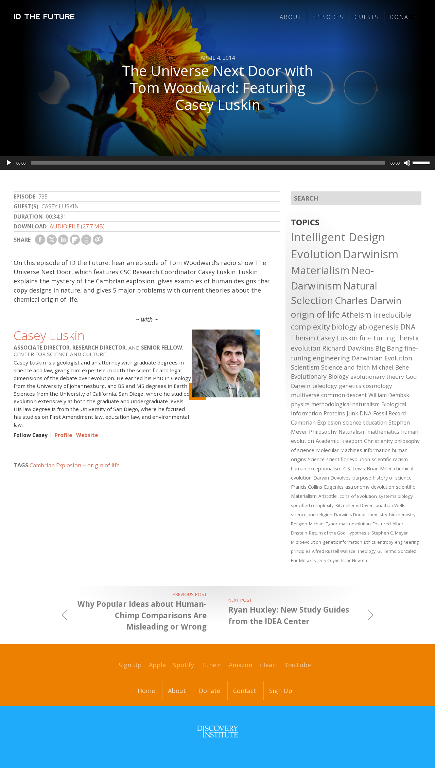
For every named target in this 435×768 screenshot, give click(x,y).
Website (87, 435)
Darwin (301, 386)
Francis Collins (306, 487)
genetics (350, 386)
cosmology (377, 386)
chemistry (377, 514)
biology (344, 327)
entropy (385, 542)
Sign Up (130, 665)
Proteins (334, 413)
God (411, 376)
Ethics (370, 542)
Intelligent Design (338, 237)
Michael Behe (390, 367)
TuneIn (211, 665)
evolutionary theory (377, 376)
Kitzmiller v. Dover (354, 505)
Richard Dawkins (347, 348)
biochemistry (402, 514)
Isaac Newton (354, 560)
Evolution (316, 254)
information (377, 450)
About (290, 17)
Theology (366, 551)
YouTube (298, 665)
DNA (407, 327)
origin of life (103, 465)
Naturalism (352, 431)
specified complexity (312, 505)
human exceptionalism (316, 468)
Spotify (183, 665)
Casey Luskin (49, 335)
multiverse (305, 395)
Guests (366, 17)
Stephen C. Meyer (389, 533)
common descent (344, 395)
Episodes (328, 17)
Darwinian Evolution (381, 358)
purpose (361, 477)
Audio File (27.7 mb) (77, 226)
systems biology (396, 496)
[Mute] (407, 163)
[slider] (422, 162)
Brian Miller (379, 468)
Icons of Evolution (357, 496)
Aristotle (327, 496)
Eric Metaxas (303, 560)
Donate (402, 17)
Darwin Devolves (332, 477)
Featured (381, 524)
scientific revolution (348, 459)
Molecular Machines (339, 450)
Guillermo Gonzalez (396, 551)
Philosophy (323, 431)
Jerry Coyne (328, 560)
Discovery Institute (217, 731)
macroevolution (355, 524)
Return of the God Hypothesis (339, 533)
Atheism (356, 315)
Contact (244, 691)
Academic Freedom (339, 441)
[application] (217, 163)
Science (316, 459)
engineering (331, 358)
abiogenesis (379, 327)
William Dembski (389, 395)
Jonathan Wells (390, 505)
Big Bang (389, 348)
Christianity (378, 440)
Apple (157, 665)
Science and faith (345, 367)
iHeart (268, 665)
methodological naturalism (345, 404)
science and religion (311, 514)
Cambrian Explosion (55, 465)
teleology (324, 386)
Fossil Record (389, 413)
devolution (382, 487)
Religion (299, 524)
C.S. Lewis (354, 468)
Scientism (305, 367)
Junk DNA (359, 413)
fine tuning (377, 337)
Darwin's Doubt (350, 514)
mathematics (383, 431)
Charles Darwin (368, 300)
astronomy (357, 487)
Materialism (320, 270)
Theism (303, 337)
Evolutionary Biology (320, 376)
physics (300, 404)
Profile (63, 435)
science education (365, 422)
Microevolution (306, 542)
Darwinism (370, 254)
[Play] (8, 163)
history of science (392, 477)
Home (146, 691)
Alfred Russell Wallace (333, 551)
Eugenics (334, 487)
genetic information (342, 542)
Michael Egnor (323, 524)
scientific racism (390, 459)
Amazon (240, 665)
